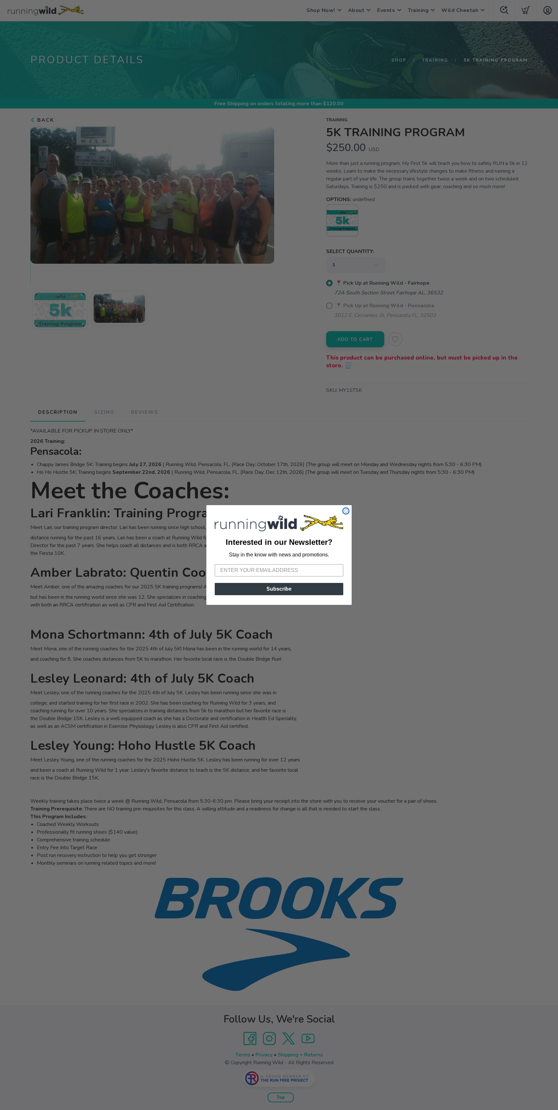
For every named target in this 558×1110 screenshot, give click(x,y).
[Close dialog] (346, 511)
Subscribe (279, 589)
